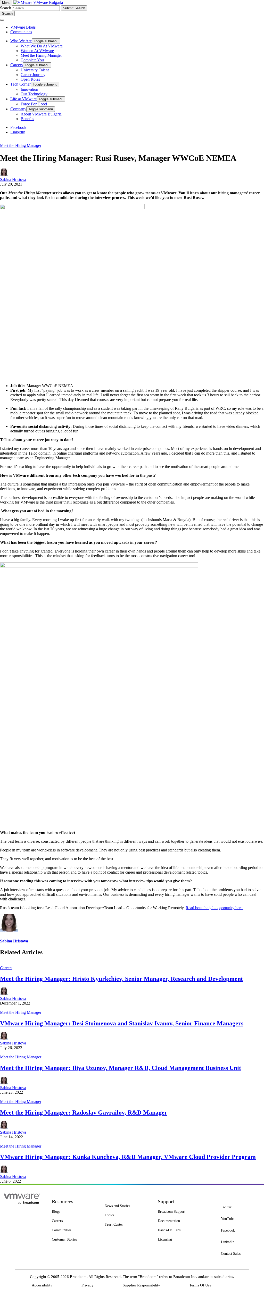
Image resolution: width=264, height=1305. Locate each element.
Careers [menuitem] (16, 65)
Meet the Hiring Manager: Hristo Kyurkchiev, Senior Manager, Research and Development (121, 978)
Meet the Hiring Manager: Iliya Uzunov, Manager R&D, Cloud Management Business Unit (120, 1068)
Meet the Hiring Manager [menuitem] (41, 55)
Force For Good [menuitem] (34, 104)
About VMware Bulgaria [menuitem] (41, 114)
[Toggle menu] (2, 20)
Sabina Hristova (13, 179)
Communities (21, 32)
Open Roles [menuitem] (30, 79)
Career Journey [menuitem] (33, 74)
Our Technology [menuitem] (34, 94)
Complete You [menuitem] (32, 60)
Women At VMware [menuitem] (37, 50)
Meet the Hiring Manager (20, 145)
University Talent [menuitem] (35, 70)
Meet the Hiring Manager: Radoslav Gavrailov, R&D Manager (83, 1112)
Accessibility (42, 1285)
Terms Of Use (200, 1285)
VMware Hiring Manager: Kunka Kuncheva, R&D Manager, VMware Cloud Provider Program (128, 1156)
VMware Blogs (23, 27)
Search (5, 8)
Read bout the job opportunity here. (214, 908)
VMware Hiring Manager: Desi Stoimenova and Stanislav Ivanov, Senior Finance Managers (121, 1023)
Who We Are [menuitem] (21, 41)
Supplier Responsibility (141, 1285)
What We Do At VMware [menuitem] (42, 46)
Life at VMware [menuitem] (23, 99)
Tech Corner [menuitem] (20, 84)
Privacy (87, 1285)
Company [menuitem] (18, 109)
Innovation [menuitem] (29, 89)
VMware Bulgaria (48, 2)
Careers (6, 968)
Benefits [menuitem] (27, 118)
